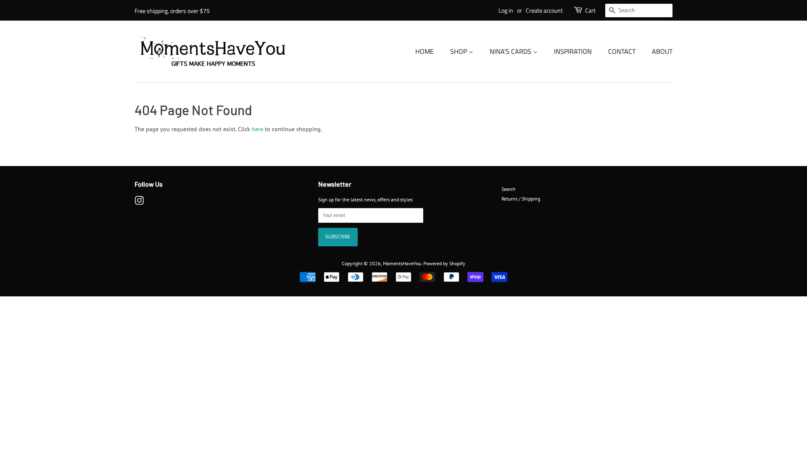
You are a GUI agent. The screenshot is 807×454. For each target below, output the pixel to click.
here (257, 129)
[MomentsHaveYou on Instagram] (139, 202)
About (662, 51)
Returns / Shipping (520, 198)
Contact (622, 51)
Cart (590, 10)
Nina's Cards (511, 51)
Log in (505, 10)
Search (508, 189)
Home (424, 51)
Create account (544, 10)
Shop (459, 51)
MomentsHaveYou (402, 263)
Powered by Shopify (444, 263)
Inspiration (573, 51)
